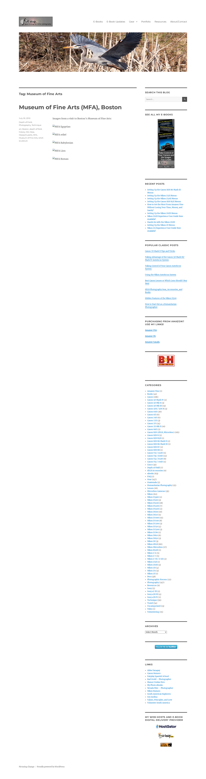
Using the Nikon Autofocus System (160, 275)
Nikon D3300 (153, 497)
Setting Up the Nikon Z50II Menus (162, 198)
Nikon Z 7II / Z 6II (155, 559)
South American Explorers (159, 694)
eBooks (150, 473)
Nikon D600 (152, 512)
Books (150, 394)
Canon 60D (152, 412)
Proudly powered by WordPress (51, 767)
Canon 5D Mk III (154, 406)
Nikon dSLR (152, 544)
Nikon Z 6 (151, 553)
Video (149, 609)
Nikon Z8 (151, 568)
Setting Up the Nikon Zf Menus (161, 225)
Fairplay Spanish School (158, 676)
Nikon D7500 (153, 529)
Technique (36, 125)
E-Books (98, 21)
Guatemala (152, 482)
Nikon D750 (152, 526)
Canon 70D (152, 417)
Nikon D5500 (153, 509)
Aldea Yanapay (153, 670)
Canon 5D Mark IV (155, 400)
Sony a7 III (152, 591)
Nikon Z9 (151, 571)
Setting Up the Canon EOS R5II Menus (164, 201)
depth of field (36, 129)
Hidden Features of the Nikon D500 (160, 298)
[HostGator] (166, 726)
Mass (32, 132)
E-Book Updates (116, 21)
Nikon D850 (152, 538)
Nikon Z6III (152, 565)
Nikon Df (151, 541)
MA (27, 132)
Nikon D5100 (153, 503)
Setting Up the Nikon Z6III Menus (162, 213)
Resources (160, 21)
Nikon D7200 (153, 523)
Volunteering (153, 612)
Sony (149, 588)
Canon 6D (151, 414)
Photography (25, 125)
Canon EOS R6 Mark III (157, 444)
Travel (150, 603)
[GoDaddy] (166, 735)
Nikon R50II (152, 550)
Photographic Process (157, 579)
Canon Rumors (154, 673)
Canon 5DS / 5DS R (155, 409)
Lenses (150, 488)
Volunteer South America (158, 703)
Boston (25, 129)
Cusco (150, 465)
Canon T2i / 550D (155, 453)
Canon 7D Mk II (154, 426)
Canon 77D (152, 420)
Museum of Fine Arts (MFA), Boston (70, 107)
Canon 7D (151, 423)
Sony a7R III (152, 594)
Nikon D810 (152, 535)
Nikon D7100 (153, 520)
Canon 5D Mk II (154, 403)
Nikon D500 (152, 500)
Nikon (150, 494)
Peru (149, 576)
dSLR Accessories (155, 470)
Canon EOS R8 (153, 450)
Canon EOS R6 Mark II (157, 441)
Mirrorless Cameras (156, 491)
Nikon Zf (151, 573)
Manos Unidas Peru (156, 682)
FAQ (149, 476)
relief (40, 138)
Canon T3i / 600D (155, 456)
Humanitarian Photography (159, 485)
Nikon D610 (152, 515)
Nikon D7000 (153, 518)
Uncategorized (153, 606)
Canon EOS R (153, 435)
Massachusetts (25, 135)
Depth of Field (25, 122)
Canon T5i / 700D (155, 462)
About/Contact (178, 21)
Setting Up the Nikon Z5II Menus (162, 195)
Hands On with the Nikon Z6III (161, 222)
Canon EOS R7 (153, 447)
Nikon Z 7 (151, 556)
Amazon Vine (153, 391)
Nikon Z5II (152, 562)
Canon (150, 397)
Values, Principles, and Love (159, 700)
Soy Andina (152, 697)
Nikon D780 (152, 532)
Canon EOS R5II (154, 438)
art (20, 129)
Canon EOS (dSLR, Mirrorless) (160, 432)
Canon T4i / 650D (155, 459)
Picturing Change (26, 767)
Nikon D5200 (153, 506)
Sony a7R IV (152, 597)
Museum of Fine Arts (28, 138)
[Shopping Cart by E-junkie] (166, 745)
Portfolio (146, 21)
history (22, 132)
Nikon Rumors (153, 691)
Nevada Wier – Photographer (160, 688)
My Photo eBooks (155, 685)
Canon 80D (152, 429)
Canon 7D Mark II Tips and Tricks (160, 251)
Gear (131, 21)
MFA (35, 135)
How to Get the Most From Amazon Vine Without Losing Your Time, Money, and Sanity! (165, 207)
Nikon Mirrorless (155, 547)
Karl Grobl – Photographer (159, 679)
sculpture (23, 141)
